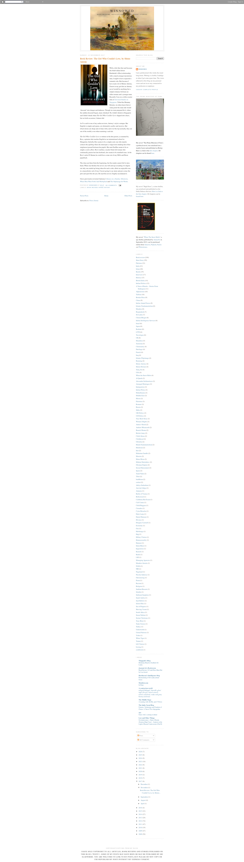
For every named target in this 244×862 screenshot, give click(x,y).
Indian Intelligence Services (145, 320)
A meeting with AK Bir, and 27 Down (150, 702)
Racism (138, 583)
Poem (138, 580)
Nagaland (139, 572)
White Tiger (140, 638)
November (144, 787)
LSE (137, 557)
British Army (140, 433)
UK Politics (140, 413)
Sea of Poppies (141, 606)
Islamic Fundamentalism (144, 306)
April (143, 803)
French (138, 352)
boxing (138, 647)
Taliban (138, 294)
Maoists (138, 456)
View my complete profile (147, 89)
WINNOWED (122, 11)
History (138, 277)
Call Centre (140, 502)
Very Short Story (141, 418)
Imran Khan (140, 546)
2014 (141, 814)
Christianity (140, 346)
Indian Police (140, 390)
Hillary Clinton (141, 537)
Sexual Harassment (142, 468)
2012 (141, 821)
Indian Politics (141, 283)
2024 (141, 758)
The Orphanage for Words (119, 181)
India (138, 266)
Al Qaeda (139, 378)
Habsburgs (139, 531)
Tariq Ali (139, 369)
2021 (141, 768)
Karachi (138, 551)
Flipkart (153, 244)
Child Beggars (141, 505)
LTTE (138, 332)
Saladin (138, 592)
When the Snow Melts (143, 375)
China (138, 300)
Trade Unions (140, 624)
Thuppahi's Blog (145, 660)
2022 (141, 765)
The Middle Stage (145, 699)
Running (139, 361)
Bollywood (140, 497)
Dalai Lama (140, 514)
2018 (141, 778)
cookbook (139, 650)
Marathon (139, 341)
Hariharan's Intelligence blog (149, 675)
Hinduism (139, 447)
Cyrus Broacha (141, 511)
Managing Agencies (143, 560)
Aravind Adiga (141, 488)
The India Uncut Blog (146, 705)
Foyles (159, 244)
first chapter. (143, 194)
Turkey (138, 626)
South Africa (140, 612)
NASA (138, 566)
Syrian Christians (142, 618)
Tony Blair (139, 621)
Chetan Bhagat (141, 317)
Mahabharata (140, 393)
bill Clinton (140, 644)
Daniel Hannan (141, 517)
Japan (138, 326)
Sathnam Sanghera (142, 595)
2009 (141, 831)
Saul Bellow (140, 601)
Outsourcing (140, 577)
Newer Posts (84, 196)
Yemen (138, 641)
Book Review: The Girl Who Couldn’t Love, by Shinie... (150, 791)
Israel (138, 323)
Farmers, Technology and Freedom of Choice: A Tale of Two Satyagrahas (150, 708)
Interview (139, 274)
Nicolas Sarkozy (141, 575)
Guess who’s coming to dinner (148, 715)
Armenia (139, 491)
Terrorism (139, 343)
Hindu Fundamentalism (144, 445)
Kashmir (139, 329)
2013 (141, 817)
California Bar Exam (143, 499)
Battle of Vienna (141, 494)
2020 (141, 771)
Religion (139, 586)
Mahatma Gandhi (142, 453)
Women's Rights (141, 421)
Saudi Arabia (140, 598)
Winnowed (143, 69)
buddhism (139, 479)
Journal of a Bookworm (147, 668)
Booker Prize (140, 297)
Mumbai (139, 309)
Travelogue (140, 335)
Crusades (139, 508)
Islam (138, 269)
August (143, 800)
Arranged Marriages (143, 384)
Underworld (140, 629)
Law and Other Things (147, 718)
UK (137, 338)
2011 (141, 824)
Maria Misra (140, 459)
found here (139, 196)
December (144, 784)
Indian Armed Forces (143, 303)
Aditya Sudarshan (142, 485)
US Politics (140, 416)
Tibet (138, 476)
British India (140, 280)
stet (140, 712)
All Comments (144, 740)
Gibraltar (139, 442)
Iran (137, 450)
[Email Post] (120, 185)
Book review (92, 187)
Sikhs (138, 410)
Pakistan (139, 263)
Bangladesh (140, 312)
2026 (141, 751)
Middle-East (140, 395)
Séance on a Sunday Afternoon (117, 179)
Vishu (138, 635)
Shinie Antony (104, 187)
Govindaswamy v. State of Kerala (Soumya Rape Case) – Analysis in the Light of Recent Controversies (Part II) (150, 722)
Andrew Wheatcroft (142, 427)
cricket (138, 482)
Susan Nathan (140, 615)
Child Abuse (140, 436)
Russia (138, 407)
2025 (141, 755)
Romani (138, 404)
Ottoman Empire (141, 465)
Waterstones (143, 247)
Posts (141, 735)
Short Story (140, 260)
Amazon (147, 244)
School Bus (140, 603)
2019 (141, 775)
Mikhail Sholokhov (143, 462)
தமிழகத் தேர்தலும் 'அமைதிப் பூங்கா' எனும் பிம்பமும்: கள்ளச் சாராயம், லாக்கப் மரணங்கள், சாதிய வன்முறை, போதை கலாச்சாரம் (150, 693)
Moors (138, 398)
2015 (141, 811)
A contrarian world (145, 688)
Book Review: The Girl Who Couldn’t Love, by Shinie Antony (105, 60)
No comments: (112, 185)
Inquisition (140, 548)
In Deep (141, 685)
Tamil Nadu (140, 473)
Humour (139, 543)
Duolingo (139, 349)
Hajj (137, 534)
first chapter (154, 150)
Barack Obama (141, 430)
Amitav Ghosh (141, 424)
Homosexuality (141, 540)
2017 (141, 781)
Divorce (138, 520)
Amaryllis (157, 239)
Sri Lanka (139, 314)
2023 (141, 761)
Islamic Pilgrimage (142, 358)
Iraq (137, 355)
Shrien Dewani (141, 367)
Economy (139, 525)
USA (137, 372)
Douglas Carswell (142, 522)
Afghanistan (140, 291)
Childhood (139, 439)
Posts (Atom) (93, 200)
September (144, 797)
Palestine (139, 401)
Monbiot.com (143, 683)
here (152, 153)
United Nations (141, 632)
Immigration (140, 387)
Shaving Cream (141, 609)
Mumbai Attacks (141, 563)
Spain (138, 471)
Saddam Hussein (141, 589)
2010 (141, 827)
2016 (141, 808)
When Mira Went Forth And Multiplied (93, 181)
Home (106, 196)
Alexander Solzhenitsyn (144, 381)
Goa (137, 528)
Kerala (138, 272)
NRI (137, 569)
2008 (141, 834)
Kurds (138, 554)
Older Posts (128, 196)
